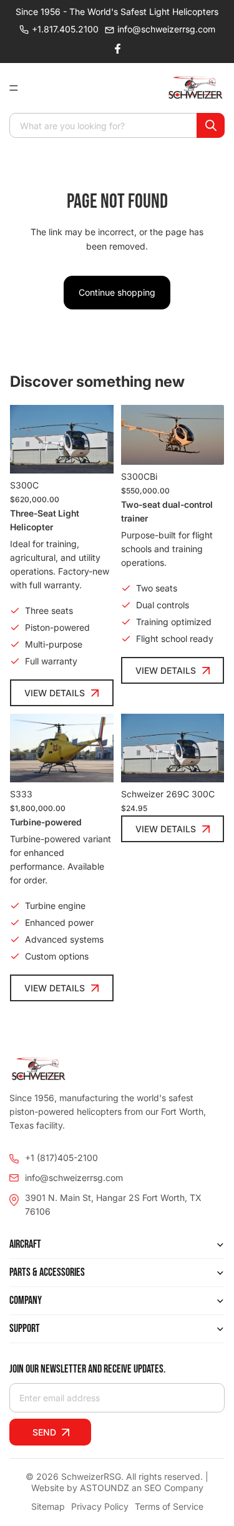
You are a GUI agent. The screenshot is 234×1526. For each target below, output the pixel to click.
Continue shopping (117, 292)
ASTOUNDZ (104, 1487)
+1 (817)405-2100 (61, 1157)
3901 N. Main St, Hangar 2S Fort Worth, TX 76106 (113, 1204)
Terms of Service (169, 1506)
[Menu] (18, 88)
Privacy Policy (100, 1506)
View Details (54, 693)
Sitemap (48, 1506)
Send (44, 1432)
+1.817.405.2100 (65, 29)
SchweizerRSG (91, 1476)
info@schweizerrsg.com (166, 29)
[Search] (211, 125)
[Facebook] (117, 48)
